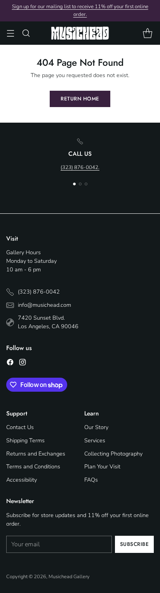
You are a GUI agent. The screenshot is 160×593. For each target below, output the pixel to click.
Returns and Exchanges (35, 454)
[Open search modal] (26, 33)
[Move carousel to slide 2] (80, 184)
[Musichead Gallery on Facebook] (10, 363)
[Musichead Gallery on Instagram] (22, 363)
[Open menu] (10, 33)
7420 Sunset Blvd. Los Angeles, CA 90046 (48, 322)
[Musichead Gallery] (80, 33)
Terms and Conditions (33, 466)
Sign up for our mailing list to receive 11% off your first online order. (80, 10)
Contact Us (20, 427)
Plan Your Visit (102, 466)
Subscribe (134, 544)
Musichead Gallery (69, 576)
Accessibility (21, 480)
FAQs (91, 480)
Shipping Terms (25, 440)
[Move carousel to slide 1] (74, 184)
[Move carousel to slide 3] (86, 184)
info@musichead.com (44, 305)
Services (94, 440)
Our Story (96, 427)
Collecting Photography (113, 454)
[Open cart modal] (147, 33)
